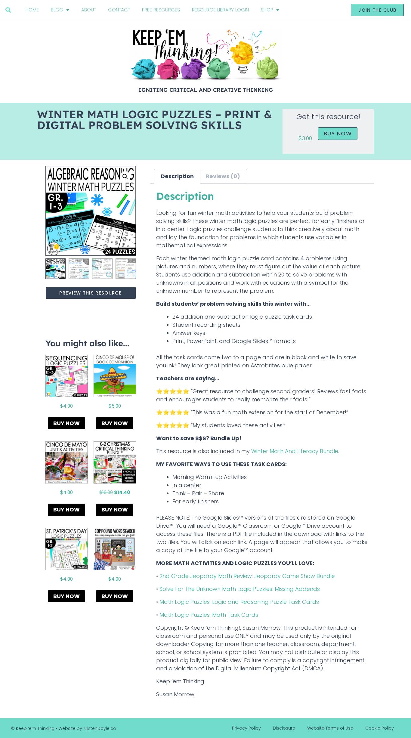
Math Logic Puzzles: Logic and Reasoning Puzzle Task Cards (239, 602)
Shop (267, 9)
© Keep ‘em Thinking (32, 728)
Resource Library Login (220, 9)
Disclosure (284, 728)
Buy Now (338, 133)
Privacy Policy (246, 728)
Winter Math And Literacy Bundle (294, 451)
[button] (8, 10)
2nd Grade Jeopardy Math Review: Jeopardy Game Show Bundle (247, 576)
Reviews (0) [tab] (223, 176)
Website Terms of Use (330, 728)
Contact (119, 9)
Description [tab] (177, 176)
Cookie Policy (379, 728)
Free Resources (161, 9)
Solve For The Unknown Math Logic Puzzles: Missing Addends (239, 589)
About (88, 9)
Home (32, 9)
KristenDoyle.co (99, 728)
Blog (57, 9)
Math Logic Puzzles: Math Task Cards (208, 615)
